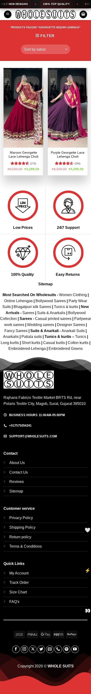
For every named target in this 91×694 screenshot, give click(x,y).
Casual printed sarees (53, 319)
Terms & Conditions (25, 546)
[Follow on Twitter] (41, 649)
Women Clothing (73, 295)
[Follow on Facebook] (16, 649)
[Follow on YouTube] (75, 649)
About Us (17, 463)
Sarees (28, 313)
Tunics (81, 337)
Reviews (16, 482)
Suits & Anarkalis (51, 313)
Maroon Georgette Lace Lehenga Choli (23, 155)
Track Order (19, 582)
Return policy (20, 537)
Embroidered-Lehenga (27, 349)
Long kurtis (10, 343)
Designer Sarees (71, 325)
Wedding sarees (40, 325)
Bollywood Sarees (50, 301)
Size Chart (18, 592)
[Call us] (58, 649)
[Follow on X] (33, 649)
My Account (18, 573)
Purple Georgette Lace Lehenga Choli (67, 155)
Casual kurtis (54, 343)
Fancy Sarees (16, 331)
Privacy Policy (21, 518)
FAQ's (14, 602)
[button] (7, 14)
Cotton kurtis (78, 343)
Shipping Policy (22, 527)
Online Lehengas (18, 301)
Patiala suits (32, 337)
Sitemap (45, 284)
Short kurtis (31, 343)
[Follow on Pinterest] (66, 649)
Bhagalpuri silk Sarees (32, 307)
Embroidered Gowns (66, 349)
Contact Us (18, 472)
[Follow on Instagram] (24, 649)
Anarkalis (11, 337)
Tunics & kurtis (66, 307)
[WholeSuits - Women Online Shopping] (45, 14)
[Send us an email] (50, 649)
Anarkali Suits (74, 331)
